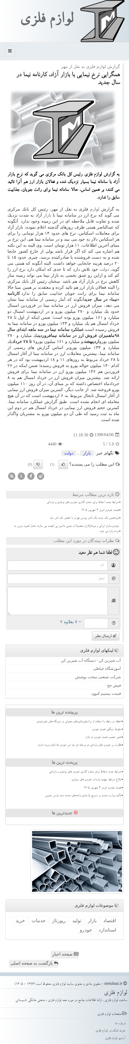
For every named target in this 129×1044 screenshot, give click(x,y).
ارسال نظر (103, 636)
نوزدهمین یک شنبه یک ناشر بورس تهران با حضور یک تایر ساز (84, 518)
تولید (76, 920)
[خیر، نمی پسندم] (38, 464)
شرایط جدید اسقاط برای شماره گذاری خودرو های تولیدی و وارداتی (82, 502)
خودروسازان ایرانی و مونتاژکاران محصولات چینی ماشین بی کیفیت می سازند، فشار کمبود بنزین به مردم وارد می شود (66, 529)
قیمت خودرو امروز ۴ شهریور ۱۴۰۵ (100, 510)
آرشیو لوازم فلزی (115, 1038)
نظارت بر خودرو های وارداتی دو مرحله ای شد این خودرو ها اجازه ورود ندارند (79, 745)
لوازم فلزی (46, 20)
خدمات (39, 920)
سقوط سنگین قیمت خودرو (106, 729)
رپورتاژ (59, 920)
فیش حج (114, 685)
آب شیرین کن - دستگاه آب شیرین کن (91, 660)
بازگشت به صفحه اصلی (32, 963)
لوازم (94, 209)
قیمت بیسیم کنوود (106, 693)
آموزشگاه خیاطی (107, 668)
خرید (20, 920)
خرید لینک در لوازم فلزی (110, 1031)
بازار (47, 215)
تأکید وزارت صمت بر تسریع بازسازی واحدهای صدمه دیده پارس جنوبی (83, 796)
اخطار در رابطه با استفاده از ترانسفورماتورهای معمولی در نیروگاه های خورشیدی (79, 722)
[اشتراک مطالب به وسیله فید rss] (12, 475)
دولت (104, 269)
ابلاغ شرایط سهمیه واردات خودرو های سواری (96, 780)
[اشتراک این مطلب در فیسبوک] (31, 475)
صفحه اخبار (63, 954)
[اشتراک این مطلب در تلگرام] (40, 475)
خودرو (86, 929)
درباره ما (120, 1024)
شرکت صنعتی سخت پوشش (98, 677)
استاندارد (107, 929)
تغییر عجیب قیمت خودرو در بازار (103, 737)
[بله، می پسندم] (63, 464)
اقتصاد (109, 920)
